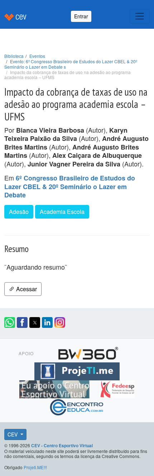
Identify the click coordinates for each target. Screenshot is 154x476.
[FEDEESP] (117, 388)
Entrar (81, 16)
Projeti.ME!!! (35, 467)
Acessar (26, 289)
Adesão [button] (19, 211)
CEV (13, 434)
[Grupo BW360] (88, 352)
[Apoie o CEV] (55, 388)
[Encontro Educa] (77, 406)
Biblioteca (14, 56)
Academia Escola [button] (62, 211)
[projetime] (77, 370)
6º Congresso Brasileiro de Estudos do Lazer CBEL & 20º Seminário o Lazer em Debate (69, 186)
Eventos (37, 56)
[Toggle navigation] (140, 16)
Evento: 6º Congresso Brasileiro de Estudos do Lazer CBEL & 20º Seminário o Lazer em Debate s (70, 64)
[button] (9, 322)
